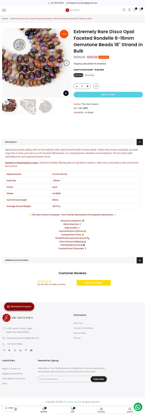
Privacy (77, 338)
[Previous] (7, 63)
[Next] (66, 63)
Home (5, 18)
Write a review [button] (93, 282)
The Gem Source (90, 104)
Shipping (78, 63)
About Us (78, 323)
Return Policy (80, 333)
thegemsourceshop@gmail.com (83, 3)
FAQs (4, 383)
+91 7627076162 (57, 3)
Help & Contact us (11, 368)
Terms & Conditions (83, 328)
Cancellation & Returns (13, 378)
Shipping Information (12, 373)
